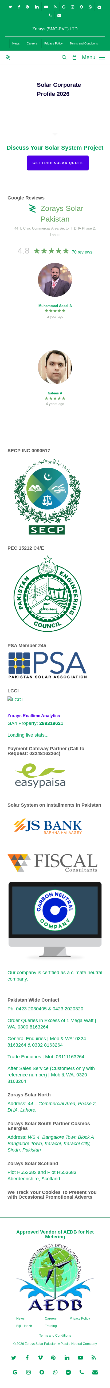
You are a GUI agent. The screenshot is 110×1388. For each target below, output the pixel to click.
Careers (51, 1318)
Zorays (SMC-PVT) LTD (55, 29)
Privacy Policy (80, 1318)
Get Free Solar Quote (58, 163)
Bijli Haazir (24, 1326)
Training (51, 1326)
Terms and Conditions (55, 1335)
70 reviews (82, 252)
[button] (93, 57)
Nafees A (55, 393)
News (20, 1318)
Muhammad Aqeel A (55, 306)
